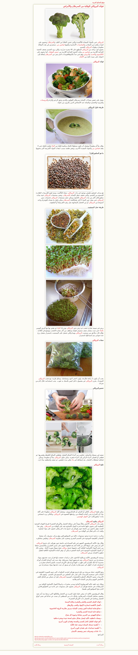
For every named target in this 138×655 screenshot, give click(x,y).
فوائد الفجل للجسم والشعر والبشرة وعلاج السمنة (83, 602)
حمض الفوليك (54, 52)
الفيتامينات (80, 45)
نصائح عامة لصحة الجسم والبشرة (88, 612)
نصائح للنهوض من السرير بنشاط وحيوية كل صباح (83, 615)
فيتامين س (61, 45)
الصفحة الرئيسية (68, 645)
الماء (53, 146)
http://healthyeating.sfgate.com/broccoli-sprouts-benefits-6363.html (51, 639)
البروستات (44, 100)
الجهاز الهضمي (82, 516)
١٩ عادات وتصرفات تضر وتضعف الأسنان (86, 631)
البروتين (86, 54)
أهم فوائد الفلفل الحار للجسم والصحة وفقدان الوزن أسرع (80, 621)
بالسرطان (66, 195)
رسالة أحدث (100, 645)
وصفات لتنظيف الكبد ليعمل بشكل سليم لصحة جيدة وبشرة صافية (77, 618)
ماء (73, 460)
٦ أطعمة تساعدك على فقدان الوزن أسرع (86, 628)
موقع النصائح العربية (98, 2)
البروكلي (100, 42)
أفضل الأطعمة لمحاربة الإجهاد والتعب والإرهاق (84, 605)
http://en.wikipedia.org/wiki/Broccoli (43, 636)
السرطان (51, 42)
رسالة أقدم (37, 645)
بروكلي (64, 548)
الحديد (93, 54)
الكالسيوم (100, 54)
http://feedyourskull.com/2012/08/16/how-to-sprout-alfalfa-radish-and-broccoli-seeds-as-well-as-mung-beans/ (62, 638)
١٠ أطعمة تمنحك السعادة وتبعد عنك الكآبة (85, 625)
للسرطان (62, 577)
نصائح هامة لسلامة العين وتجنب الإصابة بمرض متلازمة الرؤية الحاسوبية (75, 608)
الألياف (81, 57)
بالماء (101, 331)
